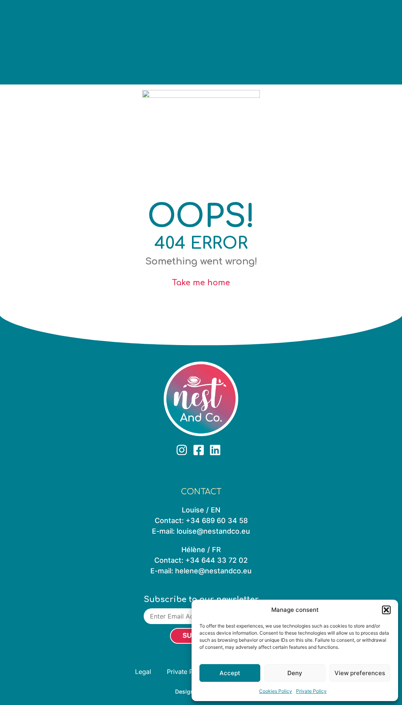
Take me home (201, 282)
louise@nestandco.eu (213, 531)
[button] (386, 610)
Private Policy (311, 691)
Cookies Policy (275, 691)
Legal (143, 672)
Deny (294, 673)
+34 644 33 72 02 (216, 560)
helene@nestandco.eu (213, 571)
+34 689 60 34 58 (217, 520)
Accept (229, 673)
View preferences (359, 673)
